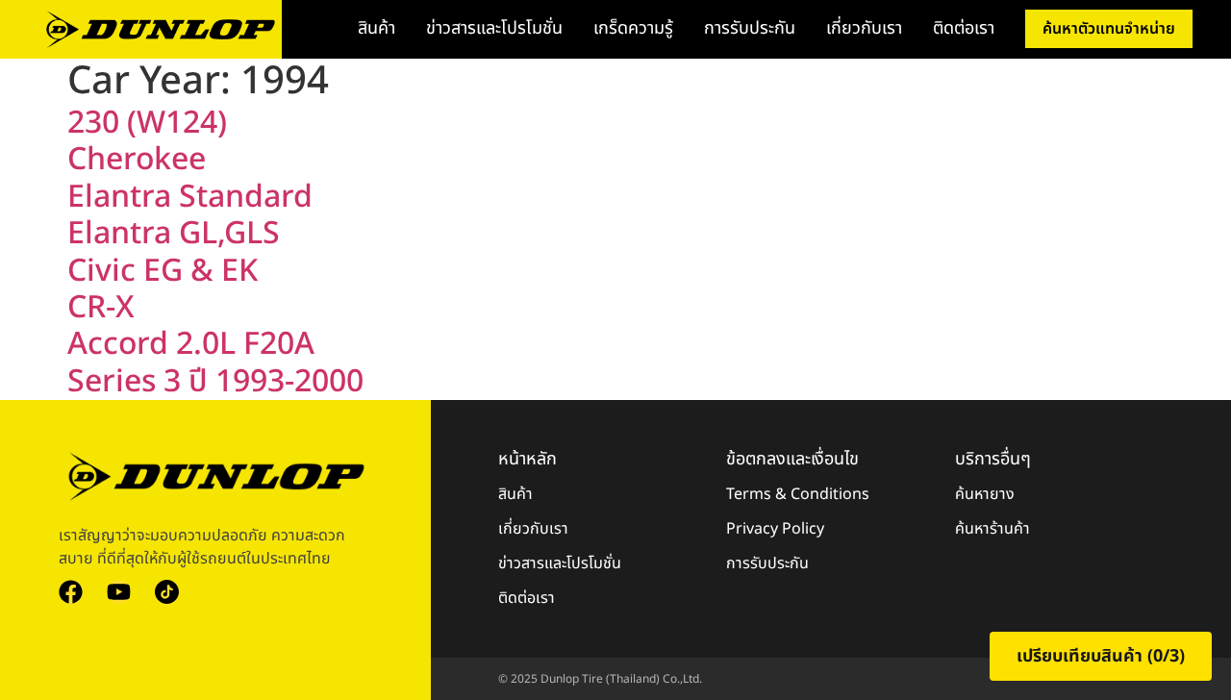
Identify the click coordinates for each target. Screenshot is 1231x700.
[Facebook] (71, 592)
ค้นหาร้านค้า (992, 528)
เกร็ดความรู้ (633, 28)
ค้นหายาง (985, 494)
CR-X (101, 308)
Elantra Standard (190, 197)
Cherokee (136, 160)
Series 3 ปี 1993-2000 (215, 382)
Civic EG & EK (162, 271)
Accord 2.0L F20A (190, 344)
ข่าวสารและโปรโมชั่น (494, 28)
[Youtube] (119, 592)
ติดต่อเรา (963, 28)
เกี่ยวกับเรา (864, 28)
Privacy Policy (775, 528)
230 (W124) (147, 123)
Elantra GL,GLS (173, 234)
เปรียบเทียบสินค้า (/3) (1101, 656)
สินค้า (376, 28)
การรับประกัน (749, 28)
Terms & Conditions (797, 494)
